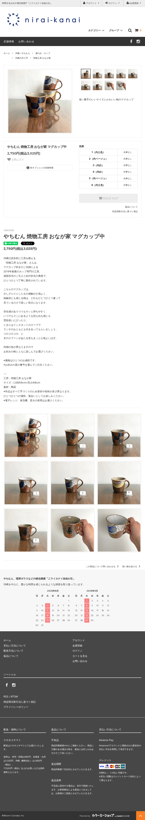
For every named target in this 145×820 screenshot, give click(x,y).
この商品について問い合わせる (101, 566)
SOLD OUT (110, 198)
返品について (131, 206)
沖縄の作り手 (21, 58)
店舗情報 (9, 41)
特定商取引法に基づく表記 (125, 211)
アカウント (91, 3)
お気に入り (17, 159)
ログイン (113, 3)
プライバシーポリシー (16, 706)
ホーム (7, 53)
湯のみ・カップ (42, 53)
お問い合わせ (26, 41)
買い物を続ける (130, 566)
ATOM (14, 696)
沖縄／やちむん (22, 53)
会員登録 (134, 3)
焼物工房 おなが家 (42, 58)
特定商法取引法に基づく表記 (20, 701)
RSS (6, 696)
